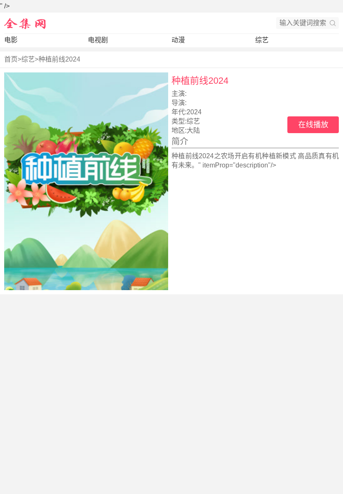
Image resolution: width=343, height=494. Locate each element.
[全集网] (25, 23)
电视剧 (98, 40)
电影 (11, 40)
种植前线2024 (59, 59)
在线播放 (313, 125)
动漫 (178, 40)
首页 (11, 59)
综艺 (262, 40)
